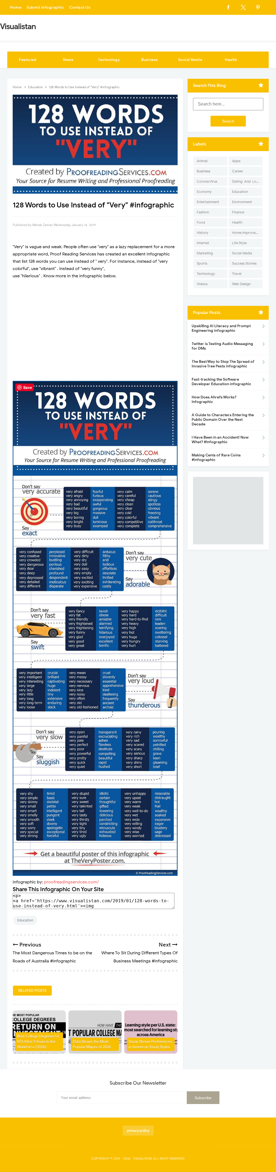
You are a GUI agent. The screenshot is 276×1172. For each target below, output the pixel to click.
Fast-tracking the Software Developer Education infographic (221, 381)
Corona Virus (207, 181)
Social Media (190, 59)
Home (15, 7)
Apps (236, 161)
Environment (242, 202)
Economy (204, 191)
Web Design (241, 284)
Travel (237, 273)
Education (25, 920)
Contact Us (79, 7)
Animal (202, 161)
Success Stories (244, 263)
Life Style (239, 243)
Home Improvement (247, 232)
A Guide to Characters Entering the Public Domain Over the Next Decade (223, 419)
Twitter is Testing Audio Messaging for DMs (222, 346)
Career (237, 171)
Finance (238, 212)
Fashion (203, 212)
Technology (109, 59)
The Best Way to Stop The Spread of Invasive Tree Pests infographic (223, 363)
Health (231, 59)
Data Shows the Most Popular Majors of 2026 (92, 1044)
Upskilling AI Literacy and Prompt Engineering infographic (221, 328)
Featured (27, 59)
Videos (202, 284)
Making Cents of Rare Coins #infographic (216, 457)
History (202, 232)
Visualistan (142, 1158)
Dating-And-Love (246, 181)
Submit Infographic (45, 7)
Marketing (205, 253)
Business (149, 59)
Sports (202, 263)
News (68, 59)
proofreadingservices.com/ (71, 882)
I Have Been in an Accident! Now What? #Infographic (220, 439)
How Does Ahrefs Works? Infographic (214, 399)
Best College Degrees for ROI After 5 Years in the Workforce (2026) (38, 1041)
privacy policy (138, 1130)
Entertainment (208, 202)
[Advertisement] (95, 330)
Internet (203, 243)
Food (201, 222)
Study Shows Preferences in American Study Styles (150, 1044)
